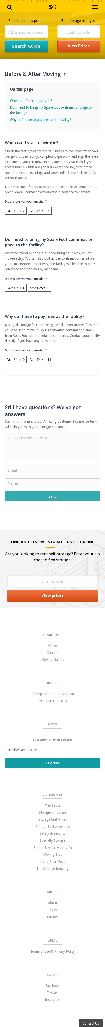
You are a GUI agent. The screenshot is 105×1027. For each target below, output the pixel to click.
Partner (52, 917)
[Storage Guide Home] (52, 8)
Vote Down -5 (39, 210)
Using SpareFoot (52, 862)
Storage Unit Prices (52, 819)
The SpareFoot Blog (53, 701)
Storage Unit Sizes (52, 812)
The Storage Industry (52, 869)
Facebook (52, 986)
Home (52, 646)
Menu (94, 7)
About (52, 903)
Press (53, 910)
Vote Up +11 (15, 288)
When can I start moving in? (31, 101)
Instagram (52, 1000)
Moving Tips (52, 854)
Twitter (52, 992)
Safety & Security (52, 833)
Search (10, 7)
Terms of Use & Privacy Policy (52, 951)
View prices (79, 45)
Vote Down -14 (40, 359)
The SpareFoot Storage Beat (52, 694)
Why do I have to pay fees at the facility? (40, 120)
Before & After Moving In (52, 848)
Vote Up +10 (16, 359)
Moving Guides (52, 660)
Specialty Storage (52, 840)
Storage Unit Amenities (52, 827)
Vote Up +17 (16, 210)
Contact (52, 652)
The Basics (53, 805)
